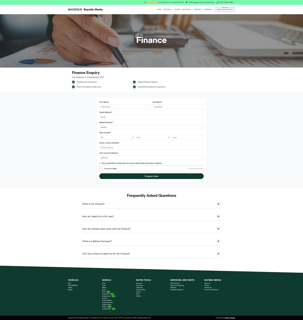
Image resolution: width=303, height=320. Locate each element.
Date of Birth (105, 133)
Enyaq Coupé (106, 296)
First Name (104, 102)
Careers (206, 285)
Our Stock (186, 9)
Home (159, 9)
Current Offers (140, 289)
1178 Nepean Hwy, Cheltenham (201, 2)
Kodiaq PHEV (106, 309)
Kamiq (104, 287)
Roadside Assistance (176, 289)
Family (70, 287)
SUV (69, 283)
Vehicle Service (175, 283)
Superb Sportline (107, 302)
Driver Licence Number (109, 143)
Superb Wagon (107, 304)
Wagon (70, 289)
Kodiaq (104, 307)
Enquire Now (151, 176)
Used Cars (139, 287)
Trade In (138, 296)
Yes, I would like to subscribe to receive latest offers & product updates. (132, 163)
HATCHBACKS (72, 285)
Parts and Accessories (177, 285)
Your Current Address (108, 153)
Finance (138, 292)
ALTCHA (199, 168)
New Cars (139, 283)
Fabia (104, 283)
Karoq (104, 289)
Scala (103, 285)
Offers (177, 9)
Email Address (105, 112)
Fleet (137, 294)
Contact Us (208, 287)
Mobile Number (106, 122)
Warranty (173, 287)
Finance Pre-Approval (225, 9)
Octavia (104, 298)
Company (208, 9)
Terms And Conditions (211, 289)
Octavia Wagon (107, 300)
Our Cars (166, 9)
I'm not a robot (110, 168)
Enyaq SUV (105, 294)
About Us (207, 283)
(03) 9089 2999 (226, 2)
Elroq (103, 292)
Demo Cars (139, 285)
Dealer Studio (230, 318)
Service (197, 9)
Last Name (157, 102)
